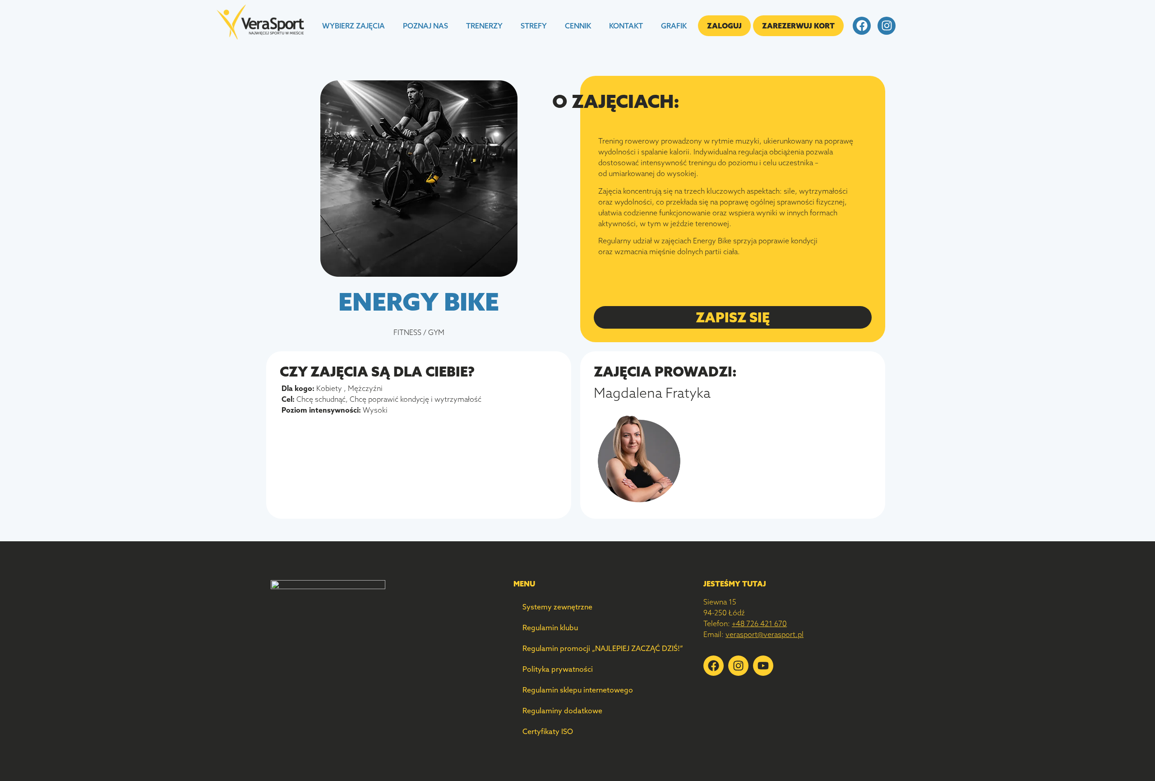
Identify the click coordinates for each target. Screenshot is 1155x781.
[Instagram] (887, 26)
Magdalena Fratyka (652, 392)
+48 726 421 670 (759, 623)
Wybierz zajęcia (353, 25)
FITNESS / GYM (418, 332)
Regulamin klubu (550, 627)
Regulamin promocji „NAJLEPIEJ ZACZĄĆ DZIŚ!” (602, 648)
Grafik (674, 25)
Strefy (534, 25)
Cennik (578, 25)
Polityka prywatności (557, 669)
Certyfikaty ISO (547, 731)
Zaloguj (724, 25)
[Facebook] (862, 26)
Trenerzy (484, 25)
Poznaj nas (425, 25)
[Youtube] (763, 665)
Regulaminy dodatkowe (562, 710)
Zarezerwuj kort (798, 25)
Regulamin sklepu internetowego (577, 689)
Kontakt (626, 25)
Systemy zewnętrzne (557, 606)
